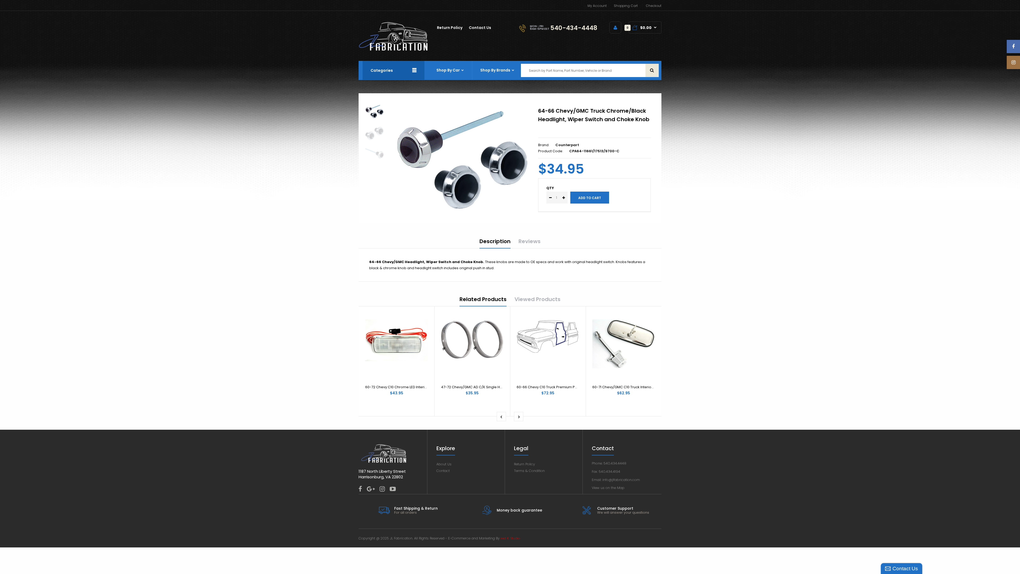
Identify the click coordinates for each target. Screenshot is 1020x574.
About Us (444, 464)
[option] (463, 157)
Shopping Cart (626, 5)
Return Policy (524, 464)
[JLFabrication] (393, 49)
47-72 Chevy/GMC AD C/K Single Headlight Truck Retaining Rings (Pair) (501, 387)
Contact (443, 470)
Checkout (653, 5)
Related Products (483, 299)
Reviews (529, 241)
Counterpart (567, 144)
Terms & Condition (529, 470)
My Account (597, 5)
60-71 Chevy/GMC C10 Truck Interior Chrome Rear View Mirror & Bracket (653, 387)
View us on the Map (608, 487)
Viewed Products (537, 299)
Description (495, 241)
